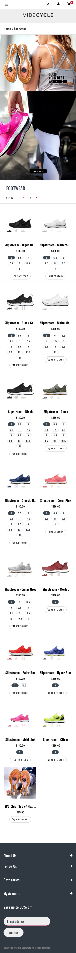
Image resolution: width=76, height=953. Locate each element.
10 (19, 352)
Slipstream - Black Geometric (24, 322)
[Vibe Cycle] (38, 16)
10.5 (28, 352)
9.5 (11, 352)
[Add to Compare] (31, 217)
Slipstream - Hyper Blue (56, 672)
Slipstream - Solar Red (20, 672)
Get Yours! (38, 171)
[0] (69, 4)
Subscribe (13, 932)
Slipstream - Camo (55, 411)
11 (20, 357)
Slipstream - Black (20, 411)
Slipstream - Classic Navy (21, 500)
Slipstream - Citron (56, 739)
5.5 (20, 335)
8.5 (28, 263)
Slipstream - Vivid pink (20, 739)
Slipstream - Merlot (56, 589)
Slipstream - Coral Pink (55, 500)
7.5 (11, 263)
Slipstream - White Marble (57, 322)
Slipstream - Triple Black (21, 245)
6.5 (20, 257)
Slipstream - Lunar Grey (20, 589)
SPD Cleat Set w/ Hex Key (21, 806)
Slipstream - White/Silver (56, 245)
